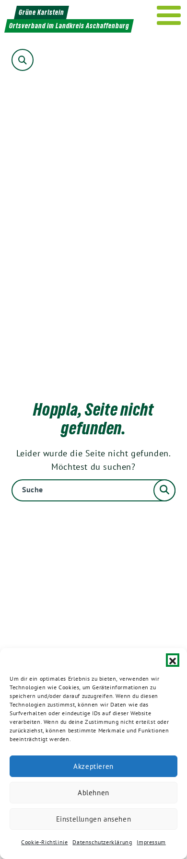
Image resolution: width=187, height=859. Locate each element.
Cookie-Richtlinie (44, 842)
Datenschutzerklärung (102, 842)
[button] (172, 660)
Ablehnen (93, 792)
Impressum (151, 842)
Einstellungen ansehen (93, 819)
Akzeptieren (93, 766)
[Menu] (169, 15)
